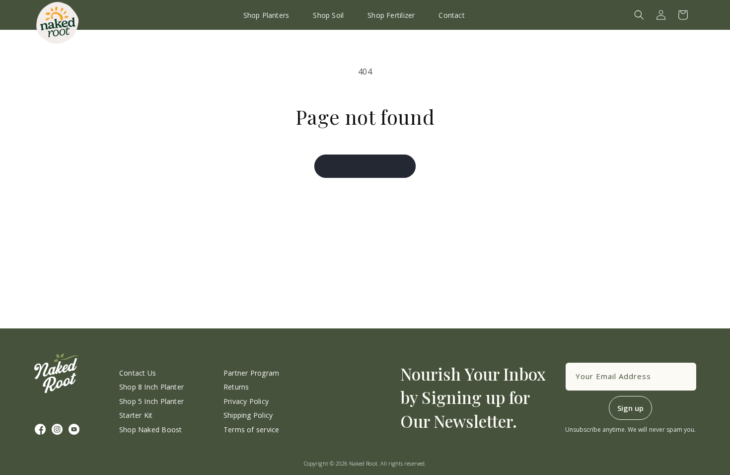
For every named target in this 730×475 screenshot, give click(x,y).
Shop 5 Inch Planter (151, 401)
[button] (639, 15)
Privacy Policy (246, 401)
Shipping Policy (248, 415)
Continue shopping (365, 166)
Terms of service (251, 429)
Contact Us (137, 373)
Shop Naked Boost (150, 429)
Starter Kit (135, 415)
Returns (236, 387)
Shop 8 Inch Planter (151, 387)
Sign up (630, 408)
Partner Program (251, 373)
